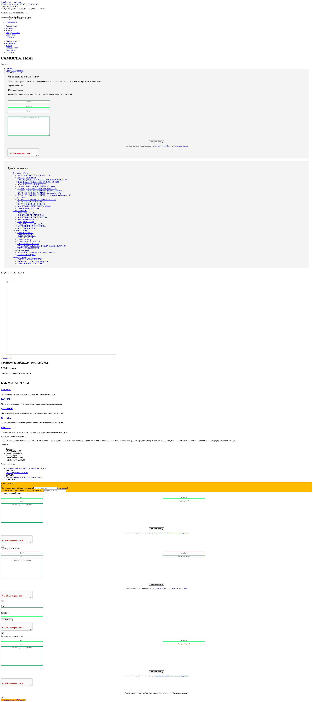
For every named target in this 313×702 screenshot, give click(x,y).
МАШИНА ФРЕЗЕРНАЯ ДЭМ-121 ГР (33, 175)
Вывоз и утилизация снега (17, 473)
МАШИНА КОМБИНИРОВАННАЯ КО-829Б (36, 252)
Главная (9, 68)
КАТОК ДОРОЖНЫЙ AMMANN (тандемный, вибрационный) (44, 195)
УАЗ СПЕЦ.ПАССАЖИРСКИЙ (30, 263)
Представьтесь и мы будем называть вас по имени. (22, 491)
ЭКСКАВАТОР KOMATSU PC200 (32, 217)
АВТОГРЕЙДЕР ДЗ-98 (27, 228)
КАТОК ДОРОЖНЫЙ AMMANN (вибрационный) (39, 193)
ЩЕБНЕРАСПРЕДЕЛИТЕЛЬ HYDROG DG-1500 (38, 182)
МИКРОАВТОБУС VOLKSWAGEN (32, 261)
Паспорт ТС (6, 358)
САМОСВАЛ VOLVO (26, 237)
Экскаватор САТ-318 (26, 213)
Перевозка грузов (20, 230)
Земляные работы (20, 211)
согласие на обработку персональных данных (171, 146)
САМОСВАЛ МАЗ (25, 233)
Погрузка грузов (19, 197)
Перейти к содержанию (11, 2)
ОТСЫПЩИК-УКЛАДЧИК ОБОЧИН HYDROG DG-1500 (42, 180)
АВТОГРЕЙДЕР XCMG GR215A (31, 226)
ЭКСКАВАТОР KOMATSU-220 (30, 215)
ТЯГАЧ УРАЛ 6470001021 (28, 248)
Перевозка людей (20, 257)
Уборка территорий (21, 250)
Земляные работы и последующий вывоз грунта (26, 468)
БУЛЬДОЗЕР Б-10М (25, 222)
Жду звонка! (62, 488)
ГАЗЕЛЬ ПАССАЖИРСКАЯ (29, 259)
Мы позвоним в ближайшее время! (17, 488)
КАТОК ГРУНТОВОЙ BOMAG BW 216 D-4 (36, 186)
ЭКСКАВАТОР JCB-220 (27, 219)
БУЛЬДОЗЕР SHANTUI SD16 (29, 224)
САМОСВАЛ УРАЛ (25, 235)
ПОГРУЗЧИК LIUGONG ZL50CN (31, 204)
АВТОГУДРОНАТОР (26, 178)
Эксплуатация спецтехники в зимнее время (24, 477)
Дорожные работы (20, 173)
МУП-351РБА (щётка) (26, 255)
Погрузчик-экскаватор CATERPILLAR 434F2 (36, 200)
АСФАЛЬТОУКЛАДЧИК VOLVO (31, 184)
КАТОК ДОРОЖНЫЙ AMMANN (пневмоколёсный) (39, 191)
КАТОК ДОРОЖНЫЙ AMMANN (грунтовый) (37, 189)
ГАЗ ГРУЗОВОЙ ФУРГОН (28, 241)
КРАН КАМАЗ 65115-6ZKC (29, 208)
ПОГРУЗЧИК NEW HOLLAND (30, 202)
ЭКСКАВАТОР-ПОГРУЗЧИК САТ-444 (33, 206)
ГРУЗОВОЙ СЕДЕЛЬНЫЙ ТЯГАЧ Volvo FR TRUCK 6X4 (41, 246)
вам (14, 488)
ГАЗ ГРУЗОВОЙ (24, 239)
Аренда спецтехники (14, 71)
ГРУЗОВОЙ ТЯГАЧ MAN (28, 244)
